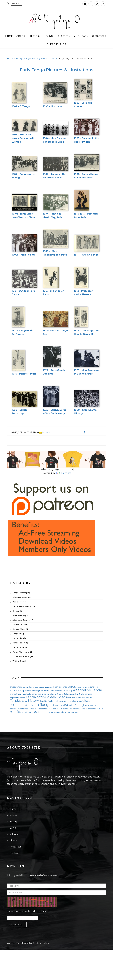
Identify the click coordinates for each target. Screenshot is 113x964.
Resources (98, 36)
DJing (49, 36)
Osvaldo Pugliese (48, 701)
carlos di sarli (56, 709)
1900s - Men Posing (23, 254)
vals (100, 708)
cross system (16, 687)
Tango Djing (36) (20, 638)
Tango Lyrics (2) (20, 647)
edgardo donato (30, 687)
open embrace (55, 712)
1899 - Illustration (53, 106)
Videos (20, 36)
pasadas (27, 690)
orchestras (15, 694)
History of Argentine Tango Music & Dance (36, 58)
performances (90, 705)
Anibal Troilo (78, 694)
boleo (24, 701)
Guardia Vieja (48, 690)
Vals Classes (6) (19, 602)
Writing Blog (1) (19, 661)
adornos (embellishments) (84, 709)
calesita (58, 690)
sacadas (41, 712)
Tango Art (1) (18, 634)
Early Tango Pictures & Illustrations (56, 69)
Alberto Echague (64, 694)
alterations (87, 698)
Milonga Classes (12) (22, 597)
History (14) (17, 611)
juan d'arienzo (60, 687)
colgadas (55, 705)
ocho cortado (82, 687)
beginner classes (17, 698)
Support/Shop (56, 44)
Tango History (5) (20, 643)
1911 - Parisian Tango (86, 254)
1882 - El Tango (21, 106)
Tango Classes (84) (21, 593)
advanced (49, 687)
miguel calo (25, 694)
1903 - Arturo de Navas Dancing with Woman (23, 138)
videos (62, 697)
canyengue (37, 690)
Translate (66, 473)
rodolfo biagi (66, 705)
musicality (67, 690)
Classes (63, 36)
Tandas (15, 701)
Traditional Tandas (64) (23, 656)
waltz (20, 690)
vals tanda (29, 709)
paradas (88, 694)
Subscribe (16, 924)
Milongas (79, 36)
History (35, 36)
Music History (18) (20, 615)
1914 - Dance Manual (24, 373)
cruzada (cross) (27, 712)
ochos (34, 694)
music (15, 712)
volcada (13, 690)
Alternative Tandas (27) (23, 620)
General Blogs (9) (20, 629)
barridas (13, 709)
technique (43, 694)
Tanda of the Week (41, 697)
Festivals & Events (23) (22, 625)
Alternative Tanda (87, 690)
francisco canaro (70, 712)
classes (30, 705)
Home (9, 36)
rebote (21, 709)
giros (72, 686)
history (33, 701)
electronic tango (42, 709)
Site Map (14, 853)
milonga (43, 705)
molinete (52, 694)
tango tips (67, 709)
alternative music (64, 701)
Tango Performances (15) (24, 606)
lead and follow (74, 698)
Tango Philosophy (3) (22, 652)
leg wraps (77, 701)
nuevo (41, 687)
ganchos (93, 687)
